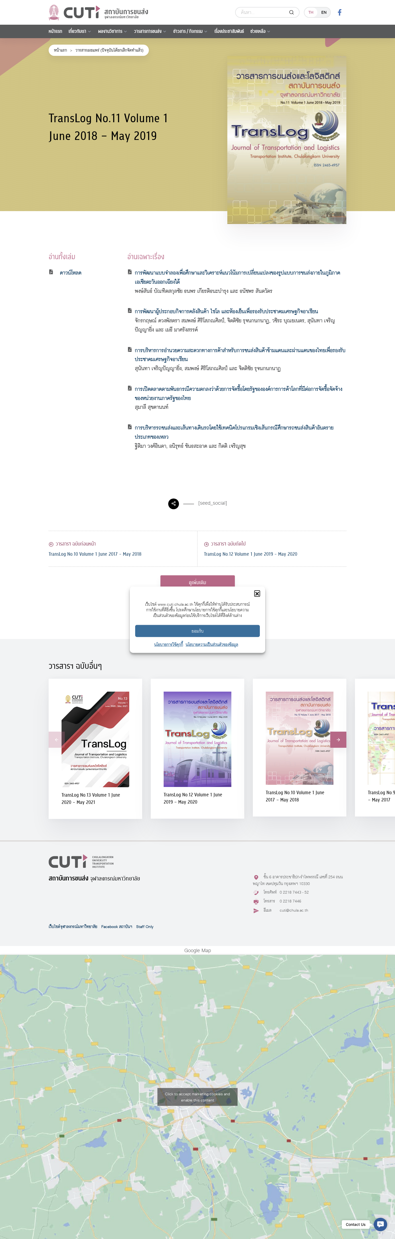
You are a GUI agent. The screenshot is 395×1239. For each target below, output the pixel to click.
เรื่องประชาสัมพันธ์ (229, 31)
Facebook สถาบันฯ (116, 926)
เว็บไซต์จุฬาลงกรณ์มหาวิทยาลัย (73, 926)
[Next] (338, 740)
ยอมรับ (198, 631)
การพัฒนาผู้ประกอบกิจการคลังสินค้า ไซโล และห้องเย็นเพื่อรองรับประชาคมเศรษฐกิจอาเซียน (226, 311)
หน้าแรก (55, 31)
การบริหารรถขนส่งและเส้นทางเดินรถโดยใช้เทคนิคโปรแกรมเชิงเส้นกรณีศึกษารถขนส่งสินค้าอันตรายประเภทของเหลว (234, 432)
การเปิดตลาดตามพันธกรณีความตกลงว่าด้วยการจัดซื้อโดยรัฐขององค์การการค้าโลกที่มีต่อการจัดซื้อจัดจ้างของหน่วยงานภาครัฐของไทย (238, 393)
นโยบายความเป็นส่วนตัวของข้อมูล (212, 644)
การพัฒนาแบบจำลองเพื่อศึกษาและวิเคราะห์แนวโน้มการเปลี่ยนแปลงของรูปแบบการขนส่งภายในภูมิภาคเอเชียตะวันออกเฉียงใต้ (237, 277)
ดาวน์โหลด (70, 272)
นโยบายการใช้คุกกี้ (168, 644)
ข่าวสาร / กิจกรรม (188, 31)
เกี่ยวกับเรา (77, 31)
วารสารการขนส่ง (147, 31)
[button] (257, 593)
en (323, 12)
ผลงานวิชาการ (110, 31)
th (310, 12)
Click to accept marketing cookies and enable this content (197, 1097)
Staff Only (144, 926)
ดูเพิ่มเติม (197, 582)
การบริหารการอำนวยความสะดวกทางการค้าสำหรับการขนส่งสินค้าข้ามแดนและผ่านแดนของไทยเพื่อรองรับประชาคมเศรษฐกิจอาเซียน (240, 355)
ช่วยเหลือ (257, 31)
